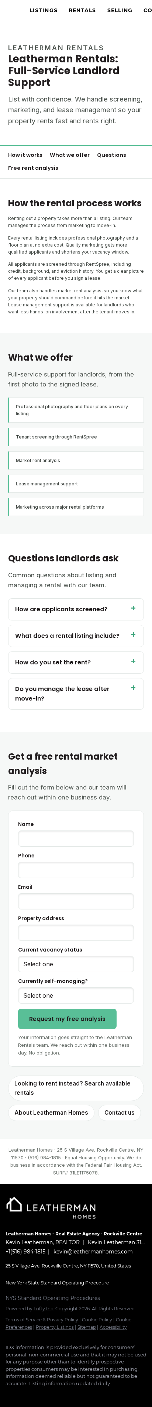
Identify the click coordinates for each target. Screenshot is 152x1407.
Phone (26, 855)
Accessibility (113, 1327)
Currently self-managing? (53, 981)
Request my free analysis (67, 1019)
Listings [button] (44, 10)
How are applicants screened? (61, 609)
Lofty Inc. (44, 1308)
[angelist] (97, 1394)
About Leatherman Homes (51, 1112)
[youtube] (68, 1394)
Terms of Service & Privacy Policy (42, 1319)
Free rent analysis (33, 168)
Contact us (119, 1112)
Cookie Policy (97, 1319)
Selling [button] (120, 10)
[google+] (112, 1394)
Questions (111, 155)
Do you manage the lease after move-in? (62, 694)
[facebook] (9, 1394)
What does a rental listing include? (67, 636)
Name (26, 824)
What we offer (70, 155)
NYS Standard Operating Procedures (53, 1298)
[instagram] (53, 1394)
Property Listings (55, 1327)
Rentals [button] (82, 10)
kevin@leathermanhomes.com (93, 1251)
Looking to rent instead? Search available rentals (72, 1088)
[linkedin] (24, 1394)
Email (25, 887)
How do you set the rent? (53, 662)
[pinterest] (83, 1394)
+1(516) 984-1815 (25, 1251)
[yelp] (38, 1394)
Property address (41, 918)
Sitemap (86, 1327)
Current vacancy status (50, 949)
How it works (25, 155)
